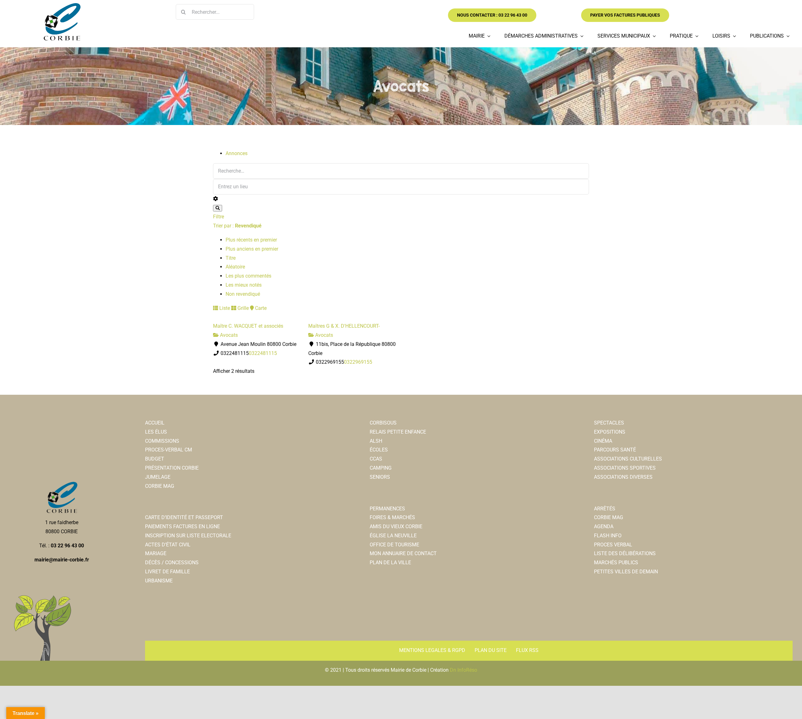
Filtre (218, 217)
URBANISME (159, 581)
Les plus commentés (248, 276)
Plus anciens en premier (252, 249)
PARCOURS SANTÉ (615, 450)
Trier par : (237, 226)
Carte (260, 308)
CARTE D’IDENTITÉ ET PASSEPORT (184, 517)
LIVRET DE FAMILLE (167, 572)
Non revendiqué (243, 294)
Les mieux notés (244, 285)
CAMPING (381, 468)
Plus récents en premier (251, 240)
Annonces (236, 153)
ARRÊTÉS (604, 509)
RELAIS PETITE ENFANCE (398, 432)
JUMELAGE (157, 477)
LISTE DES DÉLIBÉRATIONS (625, 553)
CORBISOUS (383, 423)
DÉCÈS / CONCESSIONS (172, 562)
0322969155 (358, 362)
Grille (242, 308)
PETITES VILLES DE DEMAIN (626, 572)
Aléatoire (235, 267)
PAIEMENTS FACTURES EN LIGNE (182, 526)
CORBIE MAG (159, 486)
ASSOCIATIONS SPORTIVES (625, 468)
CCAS (376, 459)
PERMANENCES (387, 509)
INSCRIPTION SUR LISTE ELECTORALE (188, 536)
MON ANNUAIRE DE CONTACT (403, 553)
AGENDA (603, 526)
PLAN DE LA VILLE (390, 562)
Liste (224, 308)
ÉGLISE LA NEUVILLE (393, 536)
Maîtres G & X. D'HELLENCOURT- (344, 326)
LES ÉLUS (156, 432)
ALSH (376, 441)
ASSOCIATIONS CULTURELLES (628, 459)
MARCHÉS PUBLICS (616, 562)
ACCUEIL (154, 423)
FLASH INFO (608, 536)
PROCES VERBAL (613, 545)
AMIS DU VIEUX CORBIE (396, 526)
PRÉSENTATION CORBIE (172, 468)
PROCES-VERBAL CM (168, 450)
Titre (231, 258)
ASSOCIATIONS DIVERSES (623, 477)
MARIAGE (155, 553)
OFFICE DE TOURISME (394, 545)
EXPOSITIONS (609, 432)
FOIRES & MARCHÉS (392, 517)
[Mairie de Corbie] (62, 5)
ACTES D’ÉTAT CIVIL (167, 545)
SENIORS (380, 477)
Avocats (228, 335)
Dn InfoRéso (463, 670)
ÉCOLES (379, 450)
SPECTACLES (609, 423)
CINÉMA (603, 441)
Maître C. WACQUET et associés (248, 326)
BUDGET (154, 459)
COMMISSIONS (162, 441)
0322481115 (263, 353)
